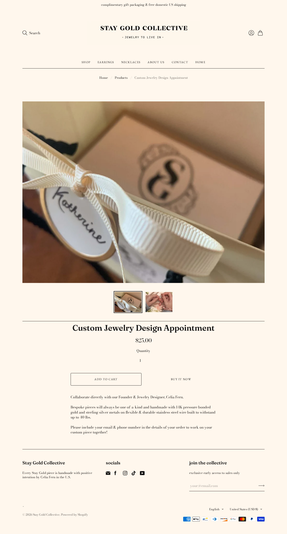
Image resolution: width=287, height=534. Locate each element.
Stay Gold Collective (46, 514)
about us (156, 62)
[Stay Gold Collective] (143, 33)
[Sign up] (262, 485)
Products (121, 78)
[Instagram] (125, 474)
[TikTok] (133, 474)
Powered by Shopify (74, 514)
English (214, 509)
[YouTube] (142, 474)
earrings (106, 62)
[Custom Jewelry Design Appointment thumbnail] (128, 302)
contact (180, 62)
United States (244, 509)
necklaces (131, 62)
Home (103, 78)
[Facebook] (115, 474)
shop (86, 62)
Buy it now (181, 379)
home (200, 62)
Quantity (143, 350)
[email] (108, 474)
